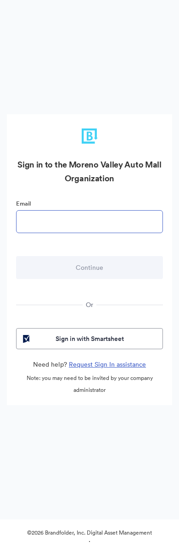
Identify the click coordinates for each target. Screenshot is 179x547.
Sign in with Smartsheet (90, 338)
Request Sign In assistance (107, 364)
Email (23, 203)
